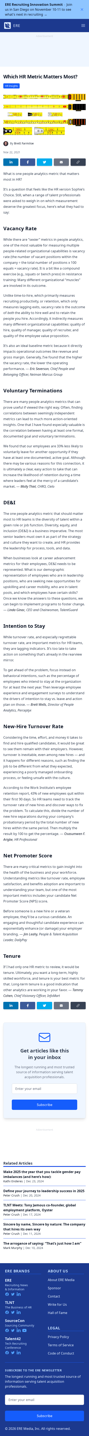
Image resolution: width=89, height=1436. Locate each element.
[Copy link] (78, 162)
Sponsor (54, 1288)
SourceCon (15, 1320)
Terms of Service (61, 1345)
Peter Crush (11, 1195)
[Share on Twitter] (44, 162)
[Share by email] (61, 162)
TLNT (9, 1302)
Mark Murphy (12, 1248)
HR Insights (11, 86)
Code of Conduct (61, 1353)
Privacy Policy (58, 1337)
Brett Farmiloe (24, 143)
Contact (54, 1296)
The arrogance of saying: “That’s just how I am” (42, 1243)
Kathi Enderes (13, 1181)
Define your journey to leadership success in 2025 (43, 1191)
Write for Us (57, 1304)
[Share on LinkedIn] (10, 162)
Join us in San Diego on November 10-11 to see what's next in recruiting (38, 9)
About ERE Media (61, 1280)
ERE (8, 1280)
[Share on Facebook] (27, 162)
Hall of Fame (57, 1312)
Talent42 (13, 1338)
